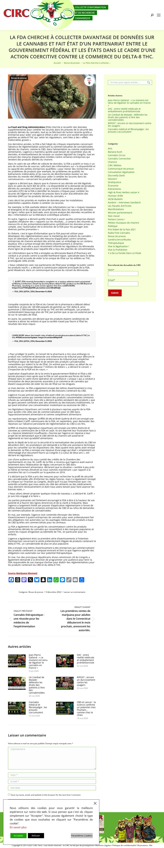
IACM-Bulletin (115, 199)
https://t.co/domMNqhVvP (50, 337)
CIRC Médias (114, 165)
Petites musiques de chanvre (123, 222)
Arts (110, 148)
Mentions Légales (103, 845)
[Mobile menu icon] (159, 15)
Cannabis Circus (116, 155)
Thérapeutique (116, 243)
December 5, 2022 (43, 291)
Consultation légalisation (121, 172)
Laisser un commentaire (74, 592)
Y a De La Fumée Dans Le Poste (124, 253)
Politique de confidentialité (124, 845)
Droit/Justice (114, 182)
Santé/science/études (119, 239)
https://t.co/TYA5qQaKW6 (24, 287)
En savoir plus (18, 827)
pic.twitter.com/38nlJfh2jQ (48, 287)
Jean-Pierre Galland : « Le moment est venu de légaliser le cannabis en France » (38, 661)
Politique (112, 226)
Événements (114, 189)
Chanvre (112, 162)
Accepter (18, 835)
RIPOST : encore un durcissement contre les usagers (86, 681)
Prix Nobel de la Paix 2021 (122, 229)
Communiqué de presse (121, 168)
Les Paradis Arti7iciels (119, 206)
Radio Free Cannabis (119, 233)
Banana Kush (115, 152)
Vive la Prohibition (117, 249)
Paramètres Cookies (81, 835)
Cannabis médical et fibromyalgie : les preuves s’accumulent (38, 707)
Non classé (114, 216)
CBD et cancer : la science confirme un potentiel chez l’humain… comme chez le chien (86, 708)
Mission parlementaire (120, 212)
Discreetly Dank (116, 175)
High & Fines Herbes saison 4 (123, 192)
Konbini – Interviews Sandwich (124, 202)
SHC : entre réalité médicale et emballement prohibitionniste (85, 659)
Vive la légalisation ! (118, 246)
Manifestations (116, 209)
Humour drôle (115, 195)
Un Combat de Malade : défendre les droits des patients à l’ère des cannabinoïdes (37, 685)
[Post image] (17, 660)
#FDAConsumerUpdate (26, 337)
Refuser (36, 835)
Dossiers (112, 179)
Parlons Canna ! (116, 219)
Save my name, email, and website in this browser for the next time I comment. (46, 795)
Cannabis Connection (119, 158)
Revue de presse (19, 78)
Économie (113, 185)
